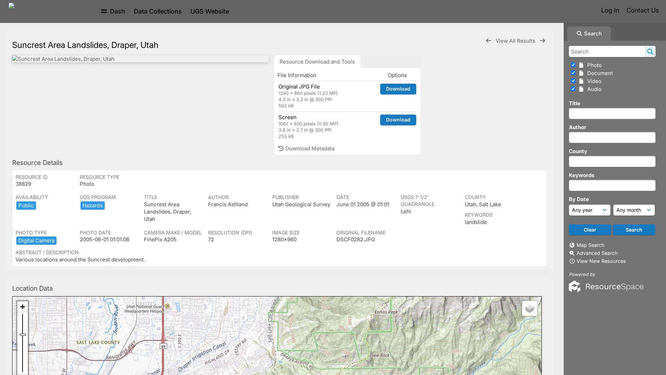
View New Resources (601, 261)
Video (592, 81)
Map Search (590, 245)
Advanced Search (597, 253)
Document (598, 73)
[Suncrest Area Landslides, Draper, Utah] (140, 58)
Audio (592, 89)
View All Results (516, 41)
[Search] (650, 51)
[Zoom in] (22, 306)
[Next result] (542, 41)
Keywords (581, 175)
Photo (593, 65)
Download (398, 89)
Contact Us (642, 10)
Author (577, 127)
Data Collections (158, 11)
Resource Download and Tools (317, 61)
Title (574, 103)
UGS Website (209, 11)
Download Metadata (309, 148)
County (578, 151)
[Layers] (529, 308)
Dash (116, 11)
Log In (610, 10)
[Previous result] (488, 41)
